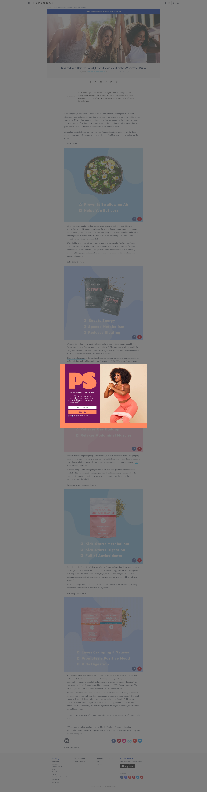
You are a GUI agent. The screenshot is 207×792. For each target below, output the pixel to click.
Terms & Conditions (74, 416)
